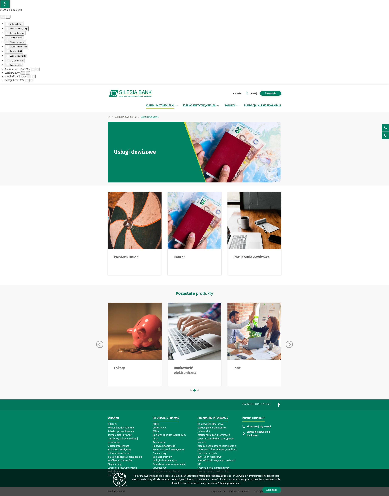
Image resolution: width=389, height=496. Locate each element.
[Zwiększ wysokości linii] (34, 76)
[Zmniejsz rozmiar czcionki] (23, 73)
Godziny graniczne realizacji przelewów (123, 440)
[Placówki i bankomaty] (385, 135)
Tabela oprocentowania (121, 431)
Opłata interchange (118, 445)
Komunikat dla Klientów (122, 428)
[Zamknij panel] (8, 17)
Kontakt (237, 93)
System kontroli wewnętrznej (168, 449)
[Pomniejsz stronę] (33, 69)
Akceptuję (271, 489)
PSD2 (155, 438)
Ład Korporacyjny (162, 456)
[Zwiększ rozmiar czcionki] (28, 73)
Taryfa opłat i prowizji (120, 435)
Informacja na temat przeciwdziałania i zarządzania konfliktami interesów (125, 457)
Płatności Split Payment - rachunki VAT (216, 462)
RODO (156, 424)
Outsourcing (167, 453)
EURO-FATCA (159, 427)
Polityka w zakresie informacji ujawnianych (169, 466)
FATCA (156, 431)
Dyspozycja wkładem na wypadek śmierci (216, 440)
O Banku (112, 424)
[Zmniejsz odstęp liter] (27, 80)
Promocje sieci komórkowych (213, 467)
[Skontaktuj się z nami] (385, 128)
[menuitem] (160, 105)
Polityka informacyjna (165, 460)
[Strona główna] (109, 117)
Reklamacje (159, 442)
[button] (177, 105)
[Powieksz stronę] (38, 69)
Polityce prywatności (229, 483)
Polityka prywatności (164, 445)
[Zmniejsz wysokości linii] (29, 76)
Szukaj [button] (254, 93)
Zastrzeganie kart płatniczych (214, 435)
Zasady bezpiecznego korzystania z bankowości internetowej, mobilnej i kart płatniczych (217, 449)
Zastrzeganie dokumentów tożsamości (212, 429)
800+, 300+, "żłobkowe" (210, 456)
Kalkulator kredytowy (119, 449)
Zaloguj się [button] (270, 93)
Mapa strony (114, 464)
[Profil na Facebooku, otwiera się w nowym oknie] (279, 404)
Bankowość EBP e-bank (210, 424)
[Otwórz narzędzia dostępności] (5, 4)
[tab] (191, 390)
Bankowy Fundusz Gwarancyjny (169, 435)
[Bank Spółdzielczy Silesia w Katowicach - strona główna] (130, 93)
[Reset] (2, 17)
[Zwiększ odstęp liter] (31, 80)
